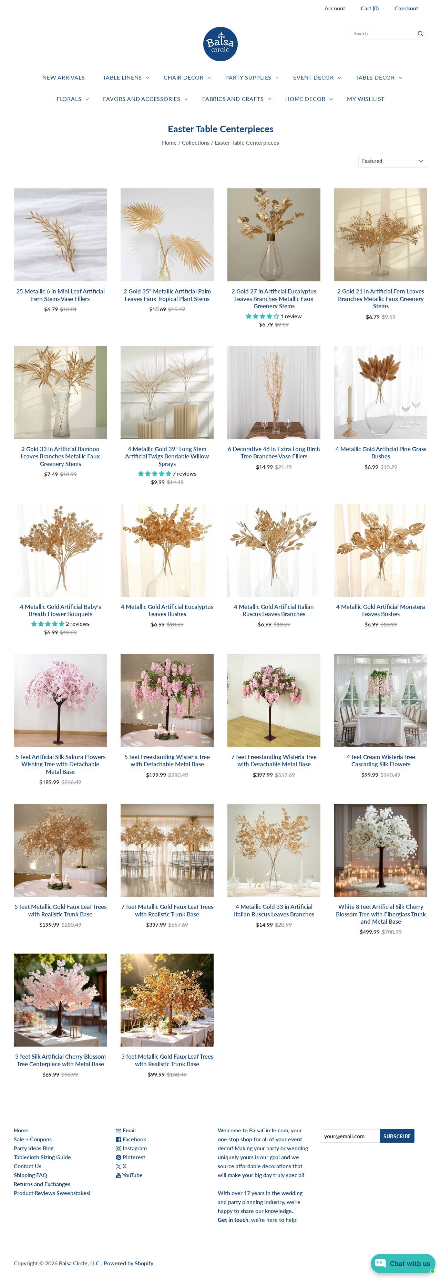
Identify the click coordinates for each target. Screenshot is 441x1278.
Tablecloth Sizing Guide (42, 1157)
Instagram (134, 1148)
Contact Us (27, 1166)
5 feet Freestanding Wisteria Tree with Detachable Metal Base (167, 760)
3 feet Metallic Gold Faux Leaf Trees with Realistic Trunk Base (167, 1060)
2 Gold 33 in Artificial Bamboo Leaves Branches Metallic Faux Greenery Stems (60, 456)
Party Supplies (248, 77)
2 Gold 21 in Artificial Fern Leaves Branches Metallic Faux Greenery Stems (380, 299)
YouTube (132, 1175)
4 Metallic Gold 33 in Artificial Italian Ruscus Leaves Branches (274, 910)
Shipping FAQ (30, 1175)
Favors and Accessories (142, 98)
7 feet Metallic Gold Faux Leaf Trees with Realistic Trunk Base (167, 910)
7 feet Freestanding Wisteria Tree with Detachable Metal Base (274, 760)
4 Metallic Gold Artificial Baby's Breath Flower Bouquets (60, 610)
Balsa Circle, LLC (80, 1263)
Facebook (133, 1139)
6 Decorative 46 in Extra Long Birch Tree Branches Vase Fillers (274, 452)
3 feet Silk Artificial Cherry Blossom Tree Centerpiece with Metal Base (60, 1060)
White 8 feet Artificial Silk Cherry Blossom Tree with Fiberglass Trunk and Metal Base (381, 914)
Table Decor (375, 77)
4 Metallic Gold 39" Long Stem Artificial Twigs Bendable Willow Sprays (167, 456)
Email (128, 1130)
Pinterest (133, 1157)
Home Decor (305, 98)
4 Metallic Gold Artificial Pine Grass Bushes (381, 452)
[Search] (420, 33)
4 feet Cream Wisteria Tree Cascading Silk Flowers (381, 760)
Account (335, 8)
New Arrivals (63, 77)
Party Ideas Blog (33, 1148)
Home (169, 142)
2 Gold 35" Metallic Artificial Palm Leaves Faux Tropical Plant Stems (167, 295)
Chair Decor (184, 77)
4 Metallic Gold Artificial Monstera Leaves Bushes (380, 610)
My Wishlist (365, 98)
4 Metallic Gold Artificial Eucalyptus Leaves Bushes (167, 610)
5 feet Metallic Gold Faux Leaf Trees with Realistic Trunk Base (60, 910)
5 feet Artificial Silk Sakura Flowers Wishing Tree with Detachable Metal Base (60, 764)
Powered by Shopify (128, 1263)
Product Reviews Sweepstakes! (52, 1192)
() (370, 8)
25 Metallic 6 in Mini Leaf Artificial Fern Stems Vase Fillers (60, 295)
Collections (195, 142)
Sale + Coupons (33, 1139)
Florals (69, 98)
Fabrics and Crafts (233, 98)
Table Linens (122, 77)
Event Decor (313, 77)
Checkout (406, 8)
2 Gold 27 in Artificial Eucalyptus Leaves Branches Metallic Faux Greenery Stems (274, 299)
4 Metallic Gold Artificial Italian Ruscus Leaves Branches (274, 610)
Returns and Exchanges (42, 1184)
